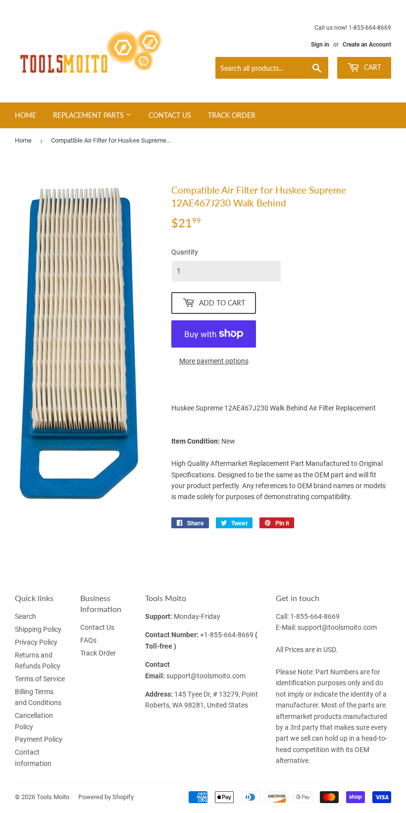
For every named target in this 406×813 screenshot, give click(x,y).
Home (25, 115)
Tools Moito (53, 797)
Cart (371, 67)
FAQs (88, 640)
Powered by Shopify (106, 797)
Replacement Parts (89, 115)
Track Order (231, 115)
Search (25, 616)
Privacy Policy (36, 642)
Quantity (184, 252)
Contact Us (170, 115)
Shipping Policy (38, 629)
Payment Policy (38, 739)
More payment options (214, 361)
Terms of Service (40, 679)
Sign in (320, 44)
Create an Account (367, 44)
